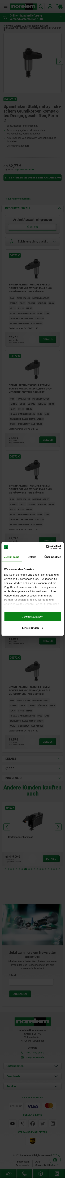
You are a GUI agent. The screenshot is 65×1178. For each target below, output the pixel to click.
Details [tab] (32, 556)
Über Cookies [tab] (52, 556)
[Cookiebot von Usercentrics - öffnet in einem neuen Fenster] (46, 547)
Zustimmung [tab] (11, 556)
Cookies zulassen (32, 616)
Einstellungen (30, 627)
